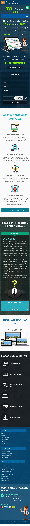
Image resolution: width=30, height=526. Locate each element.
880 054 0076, (16, 498)
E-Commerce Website (8, 469)
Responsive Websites (7, 465)
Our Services (5, 437)
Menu (4, 16)
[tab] (15, 233)
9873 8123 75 (16, 501)
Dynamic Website (6, 471)
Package (4, 441)
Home (4, 433)
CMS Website (5, 476)
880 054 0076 (13, 4)
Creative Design (6, 451)
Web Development (7, 453)
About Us (4, 435)
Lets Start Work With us (15, 210)
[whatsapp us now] (27, 7)
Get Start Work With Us (15, 67)
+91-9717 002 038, (12, 1)
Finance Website (6, 478)
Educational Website (7, 474)
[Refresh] (25, 98)
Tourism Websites (7, 467)
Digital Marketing (6, 457)
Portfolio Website (6, 480)
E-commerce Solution (8, 455)
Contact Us (5, 444)
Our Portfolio (5, 439)
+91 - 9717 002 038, (14, 496)
